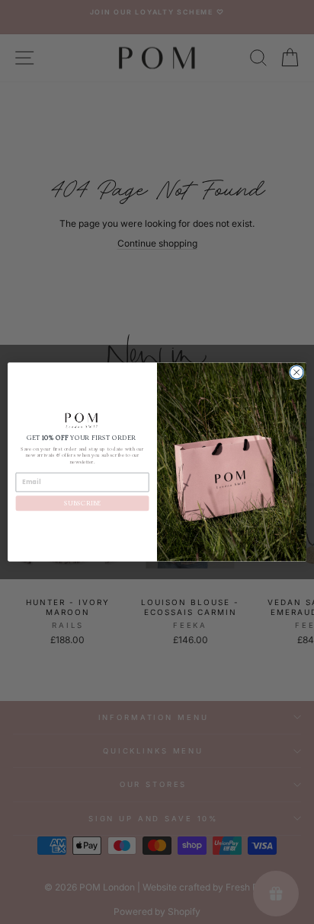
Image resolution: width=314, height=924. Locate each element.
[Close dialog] (296, 372)
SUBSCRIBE (82, 503)
